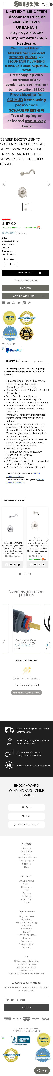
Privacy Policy (26, 860)
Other (27, 902)
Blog (26, 867)
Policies (26, 854)
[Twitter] (19, 303)
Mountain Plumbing (26, 922)
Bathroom (26, 887)
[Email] (8, 303)
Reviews (26, 361)
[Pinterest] (29, 303)
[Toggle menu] (4, 4)
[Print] (13, 303)
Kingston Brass (26, 916)
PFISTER (40, 85)
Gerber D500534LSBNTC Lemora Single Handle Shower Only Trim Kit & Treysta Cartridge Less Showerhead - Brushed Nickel (37, 546)
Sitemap (26, 864)
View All (26, 947)
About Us (26, 848)
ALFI (26, 52)
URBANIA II (26, 27)
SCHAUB (15, 100)
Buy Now (25, 288)
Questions (38, 361)
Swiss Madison (26, 944)
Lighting (26, 896)
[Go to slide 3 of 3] (30, 574)
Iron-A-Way (35, 121)
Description (12, 361)
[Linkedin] (24, 303)
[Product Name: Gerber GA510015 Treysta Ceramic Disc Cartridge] (26, 628)
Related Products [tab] (14, 500)
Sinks (26, 890)
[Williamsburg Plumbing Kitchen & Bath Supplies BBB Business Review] (20, 1039)
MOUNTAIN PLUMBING (26, 61)
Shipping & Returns (27, 857)
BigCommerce (32, 1028)
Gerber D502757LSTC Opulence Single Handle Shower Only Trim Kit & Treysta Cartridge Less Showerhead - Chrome (12, 548)
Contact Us (26, 851)
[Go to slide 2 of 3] (25, 574)
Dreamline (26, 928)
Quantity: (9, 259)
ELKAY (26, 932)
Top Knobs (26, 925)
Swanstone (26, 941)
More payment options (26, 280)
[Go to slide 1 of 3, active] (20, 574)
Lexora (26, 938)
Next (47, 539)
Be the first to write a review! (26, 692)
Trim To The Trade (27, 935)
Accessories (26, 899)
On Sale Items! (26, 881)
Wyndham (26, 919)
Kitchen (26, 884)
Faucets (26, 893)
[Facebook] (3, 303)
